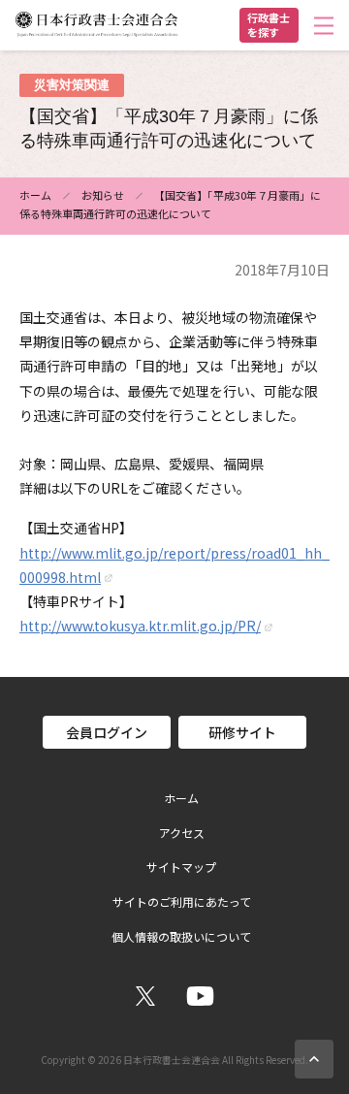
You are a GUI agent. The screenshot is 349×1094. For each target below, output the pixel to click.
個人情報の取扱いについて (181, 937)
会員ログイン (106, 732)
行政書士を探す (268, 25)
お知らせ (102, 195)
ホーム (35, 195)
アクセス (182, 833)
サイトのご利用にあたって (181, 902)
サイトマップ (181, 867)
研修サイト (242, 732)
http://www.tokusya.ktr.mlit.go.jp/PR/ (140, 625)
